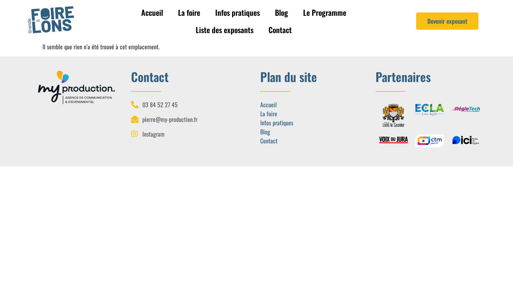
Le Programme (324, 12)
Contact (280, 29)
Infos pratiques (237, 12)
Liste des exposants (224, 29)
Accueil (152, 12)
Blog (281, 12)
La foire (189, 12)
